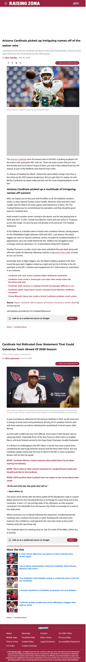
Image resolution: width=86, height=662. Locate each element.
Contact (43, 633)
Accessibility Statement (69, 641)
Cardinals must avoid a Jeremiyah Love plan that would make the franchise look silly (39, 280)
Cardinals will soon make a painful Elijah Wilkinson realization (37, 276)
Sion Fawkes (11, 58)
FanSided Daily (28, 637)
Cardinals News (20, 327)
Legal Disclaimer (47, 641)
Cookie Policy (28, 641)
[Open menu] (5, 3)
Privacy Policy (65, 637)
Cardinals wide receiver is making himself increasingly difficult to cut (41, 286)
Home (9, 327)
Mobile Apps (11, 637)
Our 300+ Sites (65, 633)
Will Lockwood (12, 358)
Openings (26, 633)
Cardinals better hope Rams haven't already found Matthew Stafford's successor (41, 291)
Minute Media (16, 652)
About (9, 633)
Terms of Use (12, 641)
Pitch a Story (46, 637)
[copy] (20, 62)
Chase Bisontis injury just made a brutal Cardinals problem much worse (42, 296)
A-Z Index (10, 646)
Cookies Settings (29, 646)
